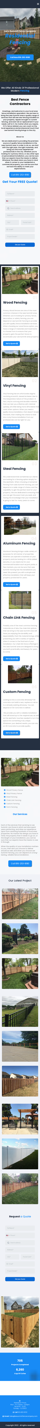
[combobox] (7, 201)
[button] (38, 4)
